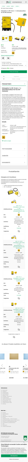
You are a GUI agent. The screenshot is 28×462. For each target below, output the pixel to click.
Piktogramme (7, 149)
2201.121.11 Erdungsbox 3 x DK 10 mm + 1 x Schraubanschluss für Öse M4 (18, 279)
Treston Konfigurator (6, 398)
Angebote (4, 391)
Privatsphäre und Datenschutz (8, 422)
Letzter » (17, 6)
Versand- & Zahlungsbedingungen (9, 421)
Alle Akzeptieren (14, 455)
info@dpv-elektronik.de (6, 441)
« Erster (3, 6)
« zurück (8, 6)
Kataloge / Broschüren (7, 396)
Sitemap (4, 403)
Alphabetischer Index (6, 401)
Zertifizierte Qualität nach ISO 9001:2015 (10, 420)
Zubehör (5, 156)
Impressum (4, 425)
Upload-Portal (5, 395)
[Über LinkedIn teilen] (8, 58)
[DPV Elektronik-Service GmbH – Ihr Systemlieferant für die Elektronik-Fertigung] (14, 2)
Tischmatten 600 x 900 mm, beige (14, 369)
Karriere (4, 417)
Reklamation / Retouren (7, 416)
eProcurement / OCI (6, 400)
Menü (2, 2)
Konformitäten (5, 393)
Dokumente (6, 162)
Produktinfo (6, 84)
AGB (3, 423)
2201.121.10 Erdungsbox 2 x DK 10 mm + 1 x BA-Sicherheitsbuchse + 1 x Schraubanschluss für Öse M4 (18, 209)
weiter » (12, 6)
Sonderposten (5, 392)
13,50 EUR (19, 228)
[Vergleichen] (19, 231)
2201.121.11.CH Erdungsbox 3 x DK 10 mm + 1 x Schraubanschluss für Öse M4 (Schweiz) (18, 310)
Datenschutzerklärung (22, 453)
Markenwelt (4, 390)
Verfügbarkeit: (4, 68)
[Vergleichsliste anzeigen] (14, 337)
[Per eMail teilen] (3, 58)
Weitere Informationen (14, 459)
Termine (4, 415)
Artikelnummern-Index (7, 402)
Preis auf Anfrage (14, 71)
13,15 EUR (19, 295)
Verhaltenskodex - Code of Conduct (9, 418)
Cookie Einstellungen (6, 426)
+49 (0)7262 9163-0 (7, 439)
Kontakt (4, 412)
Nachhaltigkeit (5, 413)
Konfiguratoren (5, 397)
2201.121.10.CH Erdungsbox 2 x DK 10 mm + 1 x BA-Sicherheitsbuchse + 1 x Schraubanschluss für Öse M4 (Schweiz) (18, 245)
